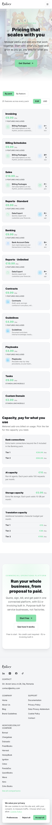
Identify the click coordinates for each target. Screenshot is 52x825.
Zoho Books (7, 786)
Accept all (39, 817)
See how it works (26, 626)
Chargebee (7, 737)
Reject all (26, 817)
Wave (4, 777)
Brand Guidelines (9, 713)
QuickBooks (7, 773)
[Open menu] (47, 4)
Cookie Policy (34, 713)
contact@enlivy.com (11, 688)
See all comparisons (11, 791)
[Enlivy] (6, 4)
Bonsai (5, 732)
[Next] (46, 128)
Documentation (34, 700)
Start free (24, 618)
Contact (31, 718)
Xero (4, 782)
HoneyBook (7, 755)
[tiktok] (22, 673)
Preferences (12, 817)
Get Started (24, 63)
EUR (37, 101)
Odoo (4, 764)
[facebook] (16, 673)
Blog (4, 709)
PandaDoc (6, 768)
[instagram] (9, 673)
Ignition (5, 759)
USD (45, 101)
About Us (6, 705)
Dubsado (6, 741)
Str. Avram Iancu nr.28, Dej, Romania (18, 684)
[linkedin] (3, 673)
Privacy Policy (34, 705)
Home (4, 700)
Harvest (5, 750)
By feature (20, 93)
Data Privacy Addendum (38, 709)
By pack (8, 93)
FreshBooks (7, 746)
